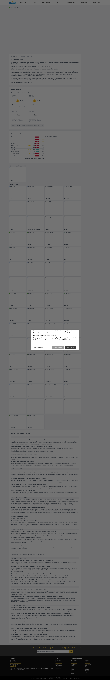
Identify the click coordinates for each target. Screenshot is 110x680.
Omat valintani (58, 347)
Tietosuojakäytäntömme (38, 347)
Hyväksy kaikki (70, 347)
